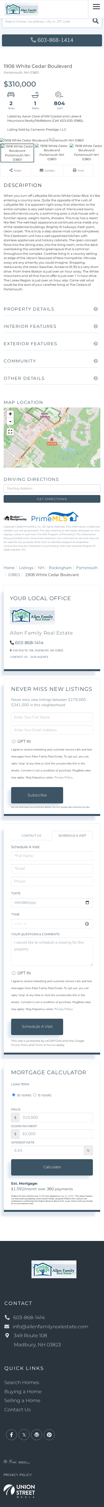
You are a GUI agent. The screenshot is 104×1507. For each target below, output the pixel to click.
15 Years (44, 1095)
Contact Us (19, 657)
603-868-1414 (55, 40)
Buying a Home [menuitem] (23, 1391)
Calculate (52, 1167)
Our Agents (39, 657)
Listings (26, 568)
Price (16, 1109)
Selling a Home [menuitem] (22, 1400)
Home (9, 568)
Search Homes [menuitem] (21, 1382)
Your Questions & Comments (35, 934)
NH (41, 568)
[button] (96, 21)
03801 (14, 575)
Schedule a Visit (72, 835)
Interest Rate (22, 1142)
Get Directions (52, 499)
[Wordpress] (36, 1435)
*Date (16, 893)
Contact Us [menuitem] (17, 1409)
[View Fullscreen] (10, 431)
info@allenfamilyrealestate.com (50, 1326)
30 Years (23, 1095)
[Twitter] (24, 1435)
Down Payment (24, 1126)
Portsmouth (87, 568)
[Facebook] (11, 1435)
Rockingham (60, 568)
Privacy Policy (63, 777)
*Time (15, 914)
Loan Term (20, 1084)
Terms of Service (45, 1045)
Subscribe (37, 795)
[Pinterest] (49, 1435)
